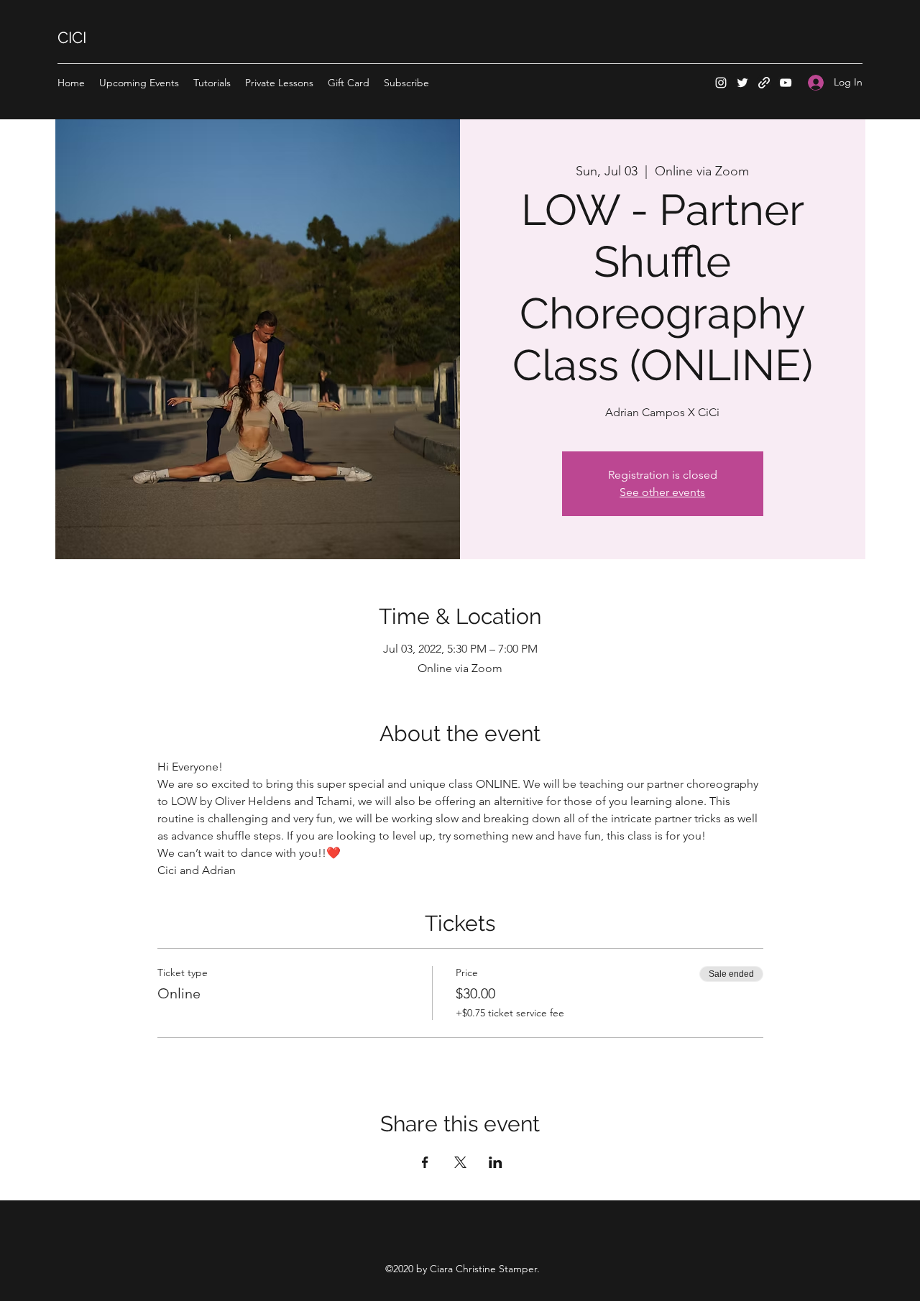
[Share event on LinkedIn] (495, 1162)
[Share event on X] (460, 1162)
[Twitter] (742, 82)
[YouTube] (785, 82)
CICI (72, 37)
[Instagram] (721, 82)
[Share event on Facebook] (425, 1162)
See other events (662, 492)
